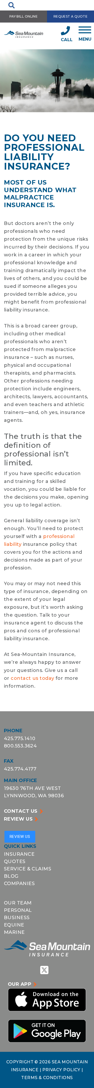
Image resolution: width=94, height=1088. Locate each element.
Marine (14, 932)
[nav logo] (23, 34)
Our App (19, 984)
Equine (14, 925)
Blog (11, 876)
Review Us (18, 819)
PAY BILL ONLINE (23, 16)
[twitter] (44, 970)
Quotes (15, 861)
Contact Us (21, 811)
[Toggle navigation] (85, 34)
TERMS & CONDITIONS (47, 1077)
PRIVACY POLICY (62, 1069)
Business (17, 917)
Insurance (19, 854)
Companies (19, 883)
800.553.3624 (20, 746)
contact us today (32, 678)
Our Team (18, 903)
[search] (11, 5)
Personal (18, 910)
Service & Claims (27, 869)
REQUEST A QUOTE (71, 16)
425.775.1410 (19, 738)
